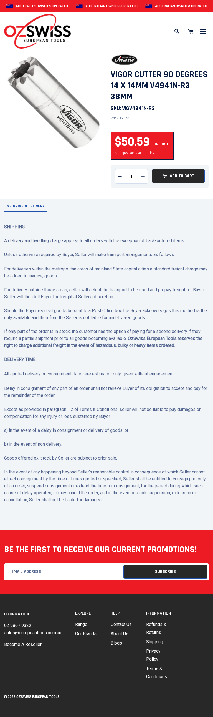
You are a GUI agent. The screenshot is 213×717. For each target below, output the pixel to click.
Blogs (116, 643)
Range (81, 624)
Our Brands (86, 633)
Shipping (154, 642)
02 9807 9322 (17, 625)
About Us (119, 633)
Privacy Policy (153, 655)
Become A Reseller (23, 644)
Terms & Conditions (156, 672)
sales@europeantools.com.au (32, 632)
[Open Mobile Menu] (203, 31)
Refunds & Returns (156, 628)
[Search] (177, 31)
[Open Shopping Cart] (191, 31)
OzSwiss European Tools (38, 696)
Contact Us (121, 624)
